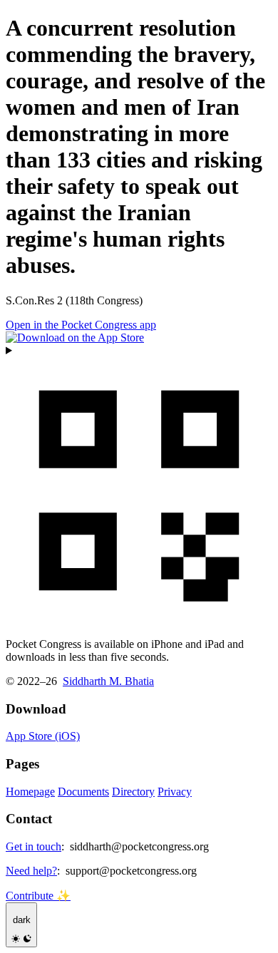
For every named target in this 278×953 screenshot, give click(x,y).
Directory (133, 791)
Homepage (30, 791)
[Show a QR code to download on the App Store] (139, 485)
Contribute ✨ (38, 896)
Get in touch (33, 846)
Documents (83, 791)
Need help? (31, 871)
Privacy (175, 791)
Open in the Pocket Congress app (81, 325)
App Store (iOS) (43, 736)
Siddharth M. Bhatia (108, 681)
